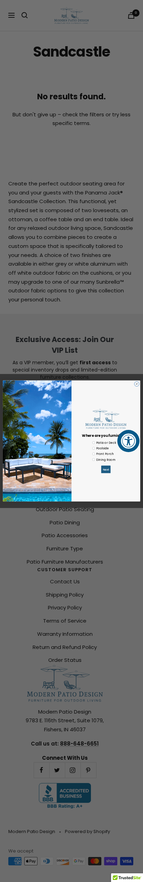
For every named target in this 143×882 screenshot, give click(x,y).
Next (106, 469)
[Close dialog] (136, 384)
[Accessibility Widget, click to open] (128, 441)
